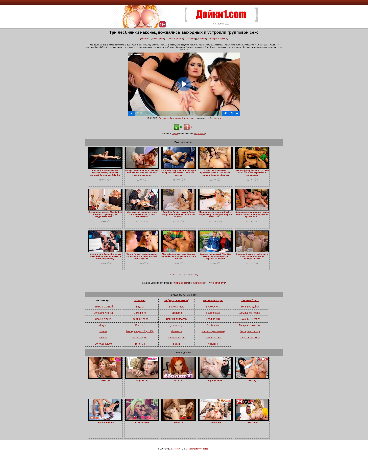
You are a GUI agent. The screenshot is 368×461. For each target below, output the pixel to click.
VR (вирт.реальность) (176, 300)
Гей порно (176, 312)
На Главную (103, 300)
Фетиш (176, 343)
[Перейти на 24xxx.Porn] (252, 419)
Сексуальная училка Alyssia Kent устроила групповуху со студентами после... (105, 214)
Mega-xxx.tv (199, 133)
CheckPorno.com (105, 422)
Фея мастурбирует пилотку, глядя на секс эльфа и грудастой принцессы (252, 172)
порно (175, 133)
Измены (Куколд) (250, 319)
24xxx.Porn (252, 422)
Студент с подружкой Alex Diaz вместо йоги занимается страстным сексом (215, 256)
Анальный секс (250, 300)
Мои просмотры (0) (218, 38)
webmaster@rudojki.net (199, 449)
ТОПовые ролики (175, 38)
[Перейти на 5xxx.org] (252, 377)
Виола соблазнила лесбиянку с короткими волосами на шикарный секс (252, 256)
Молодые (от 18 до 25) (140, 331)
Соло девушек (103, 343)
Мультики (176, 331)
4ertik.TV (178, 422)
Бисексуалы (213, 306)
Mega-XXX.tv (142, 380)
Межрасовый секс (250, 325)
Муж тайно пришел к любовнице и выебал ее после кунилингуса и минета (178, 256)
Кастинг (139, 325)
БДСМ (140, 306)
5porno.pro (175, 274)
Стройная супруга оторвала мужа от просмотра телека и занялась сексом (178, 172)
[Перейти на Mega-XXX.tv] (142, 377)
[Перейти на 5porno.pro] (215, 419)
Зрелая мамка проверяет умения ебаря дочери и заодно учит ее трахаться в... (252, 214)
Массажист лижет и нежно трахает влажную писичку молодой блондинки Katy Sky (105, 172)
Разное (103, 337)
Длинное (202, 38)
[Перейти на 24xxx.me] (105, 377)
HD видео (190, 38)
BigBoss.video (215, 380)
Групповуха (175, 118)
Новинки (145, 38)
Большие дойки (249, 306)
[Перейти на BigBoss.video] (215, 377)
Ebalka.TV (179, 380)
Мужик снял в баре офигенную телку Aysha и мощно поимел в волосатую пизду (105, 256)
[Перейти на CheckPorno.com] (105, 419)
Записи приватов (176, 319)
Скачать (217, 118)
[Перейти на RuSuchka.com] (142, 419)
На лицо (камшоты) (213, 331)
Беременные (176, 306)
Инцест (103, 325)
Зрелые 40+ (213, 319)
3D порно (139, 300)
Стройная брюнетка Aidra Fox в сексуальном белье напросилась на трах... (179, 214)
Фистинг (213, 343)
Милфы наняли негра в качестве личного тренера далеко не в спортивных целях (142, 172)
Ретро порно (139, 337)
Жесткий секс (140, 319)
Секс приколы (213, 337)
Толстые (140, 343)
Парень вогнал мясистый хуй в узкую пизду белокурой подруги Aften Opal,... (215, 214)
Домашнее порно (249, 312)
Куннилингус (188, 118)
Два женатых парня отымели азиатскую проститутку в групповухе (142, 214)
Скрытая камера (250, 337)
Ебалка (185, 274)
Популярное (158, 38)
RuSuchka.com (142, 422)
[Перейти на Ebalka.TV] (178, 377)
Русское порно (176, 337)
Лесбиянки (164, 118)
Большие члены (103, 312)
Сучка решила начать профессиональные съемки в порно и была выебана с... (215, 172)
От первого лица (250, 331)
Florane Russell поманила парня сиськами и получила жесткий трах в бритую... (142, 256)
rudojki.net (175, 449)
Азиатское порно (213, 300)
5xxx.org (194, 274)
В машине (140, 312)
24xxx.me (105, 380)
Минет (103, 331)
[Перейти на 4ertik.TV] (178, 419)
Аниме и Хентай (103, 306)
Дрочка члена (103, 319)
